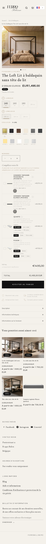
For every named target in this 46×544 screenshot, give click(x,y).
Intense (24, 251)
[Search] (26, 8)
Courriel (38, 427)
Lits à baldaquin (14, 20)
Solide (21, 235)
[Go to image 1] (20, 69)
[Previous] (4, 48)
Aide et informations (12, 485)
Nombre (6, 153)
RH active (26, 230)
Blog (5, 481)
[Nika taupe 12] (15, 190)
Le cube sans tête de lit (30, 361)
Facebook (10, 427)
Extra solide (29, 235)
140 (6, 104)
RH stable (17, 227)
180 (23, 104)
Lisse (16, 235)
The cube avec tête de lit (10, 399)
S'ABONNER (8, 522)
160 (14, 104)
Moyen (16, 256)
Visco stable (18, 230)
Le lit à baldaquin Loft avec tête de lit (11, 362)
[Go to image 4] (25, 69)
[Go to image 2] (22, 69)
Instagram (24, 427)
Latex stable (26, 227)
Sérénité (17, 251)
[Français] (40, 8)
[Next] (41, 48)
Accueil (4, 20)
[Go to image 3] (23, 69)
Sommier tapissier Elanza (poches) (31, 400)
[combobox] (40, 8)
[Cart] (32, 8)
